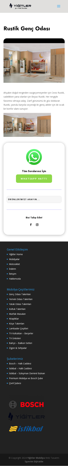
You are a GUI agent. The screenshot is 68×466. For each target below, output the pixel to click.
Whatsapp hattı (34, 178)
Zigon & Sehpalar (18, 347)
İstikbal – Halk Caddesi (20, 368)
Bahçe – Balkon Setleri (20, 343)
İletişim (12, 273)
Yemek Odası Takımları (20, 299)
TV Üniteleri (15, 338)
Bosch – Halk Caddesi (20, 363)
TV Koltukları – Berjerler (21, 333)
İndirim (12, 268)
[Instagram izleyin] (37, 224)
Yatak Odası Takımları (20, 304)
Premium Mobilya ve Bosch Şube (26, 378)
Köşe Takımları (16, 323)
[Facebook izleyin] (30, 224)
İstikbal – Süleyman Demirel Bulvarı (27, 373)
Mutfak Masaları (17, 313)
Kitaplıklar (14, 318)
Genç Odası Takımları (20, 294)
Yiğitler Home (16, 254)
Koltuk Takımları (17, 308)
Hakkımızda (15, 278)
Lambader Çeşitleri (18, 328)
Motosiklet (14, 264)
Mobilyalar (14, 259)
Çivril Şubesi (15, 383)
